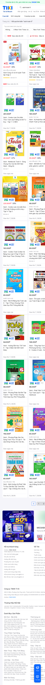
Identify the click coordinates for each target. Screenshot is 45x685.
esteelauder (17, 606)
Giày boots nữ (37, 651)
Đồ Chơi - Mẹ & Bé (10, 617)
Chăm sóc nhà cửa (15, 647)
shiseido (6, 608)
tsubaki (31, 608)
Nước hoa (11, 672)
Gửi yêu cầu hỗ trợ (9, 557)
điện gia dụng (22, 11)
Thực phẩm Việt (20, 637)
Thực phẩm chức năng (14, 664)
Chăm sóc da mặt (9, 662)
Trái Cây (6, 635)
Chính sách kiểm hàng (10, 564)
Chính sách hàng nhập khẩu (12, 572)
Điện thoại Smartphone (11, 653)
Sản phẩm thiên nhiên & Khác (14, 668)
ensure (41, 606)
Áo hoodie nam (38, 635)
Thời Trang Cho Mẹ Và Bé (11, 619)
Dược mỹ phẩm (20, 674)
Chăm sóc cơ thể (13, 665)
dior (11, 606)
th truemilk (25, 606)
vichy (23, 608)
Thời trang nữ (35, 617)
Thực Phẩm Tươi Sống (12, 633)
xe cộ (30, 11)
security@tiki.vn (19, 577)
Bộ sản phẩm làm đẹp (15, 673)
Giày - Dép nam (36, 656)
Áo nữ (32, 619)
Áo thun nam (34, 632)
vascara (6, 606)
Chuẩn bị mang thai (13, 629)
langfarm (13, 608)
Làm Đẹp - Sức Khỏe (11, 660)
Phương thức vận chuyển (11, 562)
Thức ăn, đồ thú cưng (13, 645)
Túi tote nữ (41, 671)
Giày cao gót (34, 648)
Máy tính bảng (12, 656)
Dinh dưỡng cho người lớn (15, 626)
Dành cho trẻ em (13, 644)
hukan (19, 608)
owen (36, 606)
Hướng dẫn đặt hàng (10, 559)
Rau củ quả (10, 637)
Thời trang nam (36, 630)
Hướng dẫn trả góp (9, 569)
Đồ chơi (23, 619)
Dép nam (40, 660)
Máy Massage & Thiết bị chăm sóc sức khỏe (16, 666)
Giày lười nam (34, 659)
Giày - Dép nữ (35, 646)
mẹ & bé (36, 11)
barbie (31, 606)
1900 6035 (12, 597)
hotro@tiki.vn (20, 574)
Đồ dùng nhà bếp (9, 680)
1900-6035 (12, 550)
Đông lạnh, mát (16, 638)
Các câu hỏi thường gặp (11, 554)
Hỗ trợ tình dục (19, 672)
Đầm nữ (37, 619)
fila (27, 608)
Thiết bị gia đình (20, 680)
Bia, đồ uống (10, 642)
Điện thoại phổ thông (13, 654)
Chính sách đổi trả (9, 567)
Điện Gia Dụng (9, 677)
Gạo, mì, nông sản (13, 640)
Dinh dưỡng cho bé (13, 624)
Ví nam (32, 677)
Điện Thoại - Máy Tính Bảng (14, 651)
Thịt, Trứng (13, 635)
